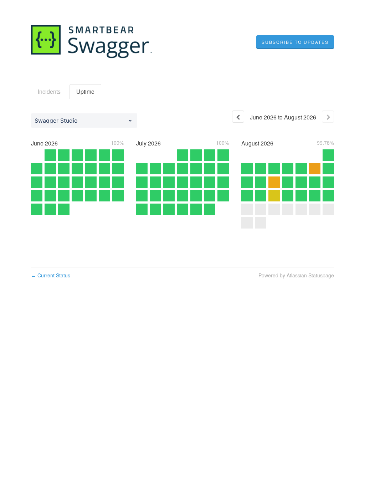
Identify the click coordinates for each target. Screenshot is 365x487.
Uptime (85, 91)
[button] (295, 42)
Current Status (50, 275)
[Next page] (328, 117)
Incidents (49, 91)
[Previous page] (238, 117)
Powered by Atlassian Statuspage (296, 275)
